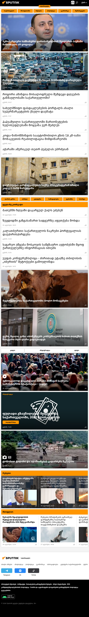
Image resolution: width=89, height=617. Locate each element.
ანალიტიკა (18, 564)
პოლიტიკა (29, 564)
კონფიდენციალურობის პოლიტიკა (15, 587)
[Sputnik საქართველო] (11, 5)
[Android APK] (8, 597)
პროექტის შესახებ (8, 584)
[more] (85, 48)
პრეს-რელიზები (59, 584)
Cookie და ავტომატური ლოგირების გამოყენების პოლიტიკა (54, 587)
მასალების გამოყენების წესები (39, 584)
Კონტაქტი (21, 584)
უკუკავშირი (5, 590)
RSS (68, 584)
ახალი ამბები (6, 564)
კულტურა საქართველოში (70, 564)
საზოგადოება (52, 564)
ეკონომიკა (40, 564)
